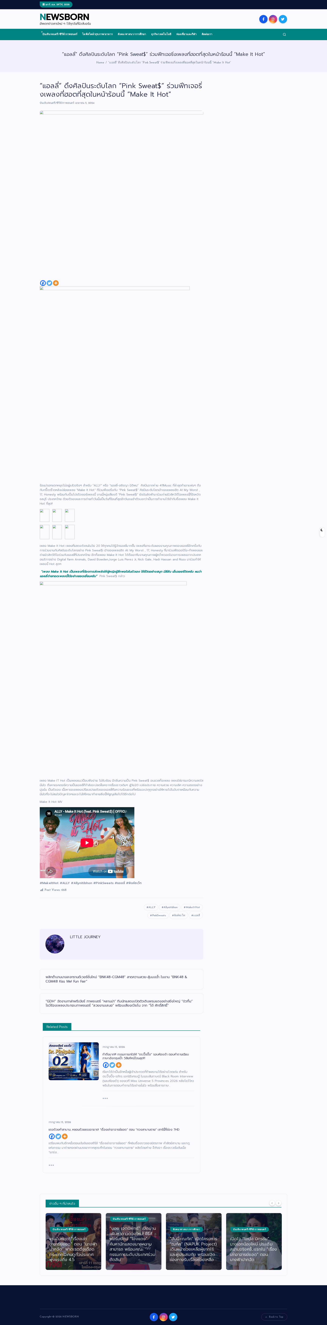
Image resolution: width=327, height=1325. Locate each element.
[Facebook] (43, 283)
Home (100, 62)
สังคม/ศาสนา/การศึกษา (132, 34)
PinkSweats (159, 915)
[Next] (278, 1203)
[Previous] (272, 1203)
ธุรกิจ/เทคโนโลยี (161, 34)
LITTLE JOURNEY (85, 937)
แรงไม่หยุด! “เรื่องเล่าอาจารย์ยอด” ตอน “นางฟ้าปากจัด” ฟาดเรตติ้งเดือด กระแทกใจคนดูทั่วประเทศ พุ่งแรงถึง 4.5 (73, 1249)
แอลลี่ (196, 915)
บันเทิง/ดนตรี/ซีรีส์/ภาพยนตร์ (59, 34)
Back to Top (276, 1317)
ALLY (151, 907)
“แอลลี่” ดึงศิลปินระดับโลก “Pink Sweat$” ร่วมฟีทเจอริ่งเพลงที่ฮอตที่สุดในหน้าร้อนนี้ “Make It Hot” (169, 62)
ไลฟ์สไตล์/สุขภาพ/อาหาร (97, 34)
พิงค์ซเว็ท (179, 915)
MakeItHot (193, 907)
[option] (73, 1241)
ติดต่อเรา (207, 34)
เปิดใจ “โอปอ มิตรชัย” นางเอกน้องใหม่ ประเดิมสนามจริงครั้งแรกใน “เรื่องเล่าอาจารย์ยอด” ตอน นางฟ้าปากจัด (253, 1249)
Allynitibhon (171, 907)
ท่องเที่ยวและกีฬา (186, 34)
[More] (56, 283)
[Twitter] (49, 283)
